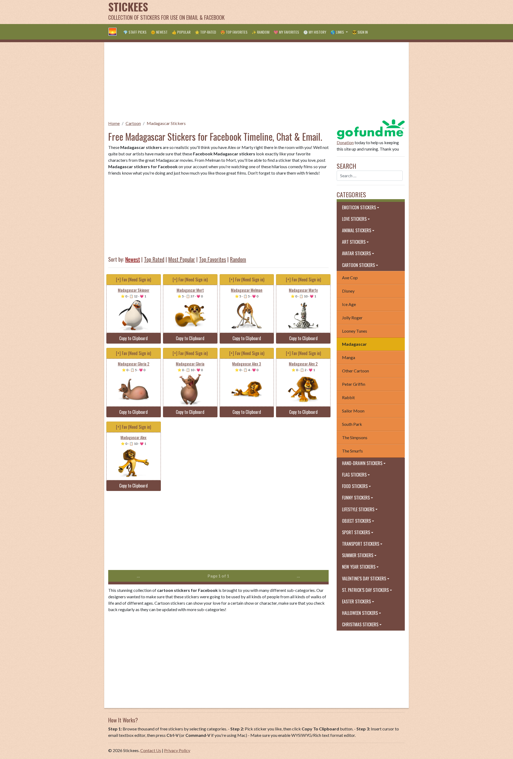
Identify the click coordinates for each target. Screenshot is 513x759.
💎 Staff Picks (134, 32)
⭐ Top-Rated (205, 32)
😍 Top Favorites (233, 32)
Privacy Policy (177, 750)
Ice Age (349, 304)
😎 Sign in (360, 32)
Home (114, 123)
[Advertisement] (307, 12)
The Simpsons (354, 437)
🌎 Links (338, 32)
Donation (345, 142)
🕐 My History (314, 32)
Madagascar (354, 344)
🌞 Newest (159, 32)
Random (238, 259)
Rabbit (348, 397)
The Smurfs (352, 450)
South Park (352, 424)
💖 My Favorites (286, 32)
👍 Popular (181, 32)
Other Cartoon (355, 370)
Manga (348, 357)
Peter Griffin (353, 384)
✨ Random (260, 32)
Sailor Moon (353, 410)
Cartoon (133, 123)
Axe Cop (350, 277)
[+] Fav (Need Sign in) (133, 279)
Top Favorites (212, 259)
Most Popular (181, 259)
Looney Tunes (354, 330)
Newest (132, 259)
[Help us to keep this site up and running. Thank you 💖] (371, 128)
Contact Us (150, 750)
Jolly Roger (352, 317)
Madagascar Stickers (166, 123)
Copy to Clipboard (133, 338)
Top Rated (154, 259)
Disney (348, 290)
